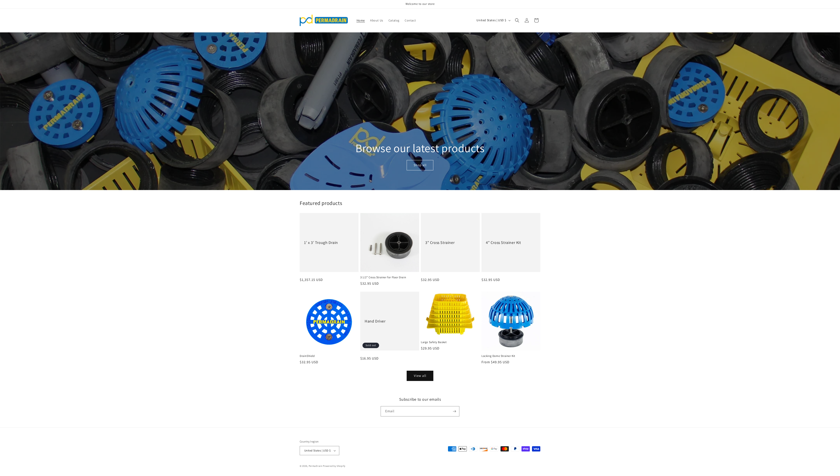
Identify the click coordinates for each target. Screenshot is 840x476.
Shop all (419, 165)
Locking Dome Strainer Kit (498, 356)
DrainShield (307, 356)
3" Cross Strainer (440, 242)
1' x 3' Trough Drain (321, 242)
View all (420, 376)
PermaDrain (315, 465)
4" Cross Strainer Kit (503, 242)
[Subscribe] (454, 411)
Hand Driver (375, 321)
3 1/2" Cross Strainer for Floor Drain (383, 277)
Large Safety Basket (433, 342)
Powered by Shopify (334, 465)
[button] (517, 20)
